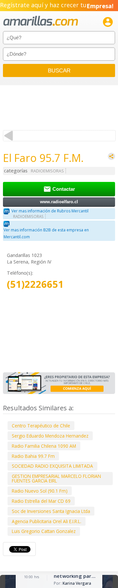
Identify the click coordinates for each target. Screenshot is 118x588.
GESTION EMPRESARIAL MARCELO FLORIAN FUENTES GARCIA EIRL (56, 478)
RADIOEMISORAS (47, 171)
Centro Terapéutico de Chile (41, 425)
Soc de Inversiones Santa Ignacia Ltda (51, 511)
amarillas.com (40, 21)
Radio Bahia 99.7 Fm (33, 456)
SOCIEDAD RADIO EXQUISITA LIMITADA (52, 466)
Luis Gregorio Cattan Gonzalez (44, 531)
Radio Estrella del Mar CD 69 (41, 501)
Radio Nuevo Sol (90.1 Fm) (40, 491)
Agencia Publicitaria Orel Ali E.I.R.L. (46, 521)
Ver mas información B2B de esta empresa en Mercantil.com (46, 233)
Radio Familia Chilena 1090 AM (44, 446)
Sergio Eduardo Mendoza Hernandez (50, 436)
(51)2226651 (35, 284)
